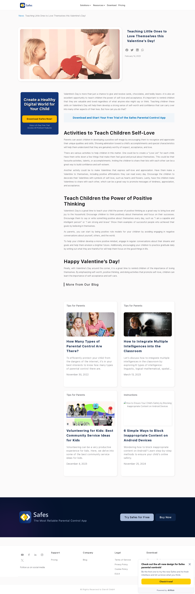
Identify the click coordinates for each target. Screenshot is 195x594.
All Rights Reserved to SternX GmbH (97, 589)
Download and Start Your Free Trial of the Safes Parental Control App (119, 117)
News (21, 15)
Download (111, 5)
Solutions (84, 5)
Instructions (130, 394)
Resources (98, 5)
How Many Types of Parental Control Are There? (84, 346)
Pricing (121, 5)
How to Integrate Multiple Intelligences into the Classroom (146, 346)
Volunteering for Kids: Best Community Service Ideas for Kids (89, 435)
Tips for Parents (75, 305)
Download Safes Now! (39, 119)
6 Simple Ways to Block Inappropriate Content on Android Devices (146, 435)
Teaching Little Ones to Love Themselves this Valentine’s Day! (147, 36)
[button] (127, 50)
